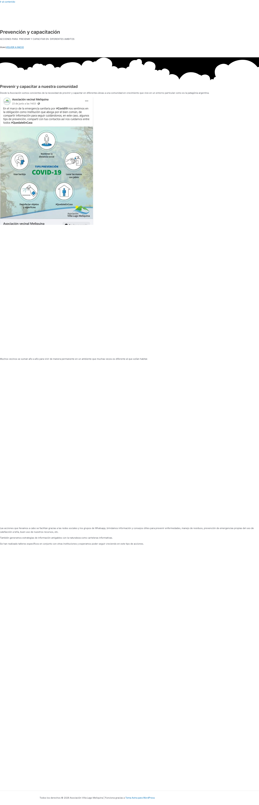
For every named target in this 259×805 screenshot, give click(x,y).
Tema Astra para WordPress (140, 797)
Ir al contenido (7, 1)
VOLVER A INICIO (15, 47)
